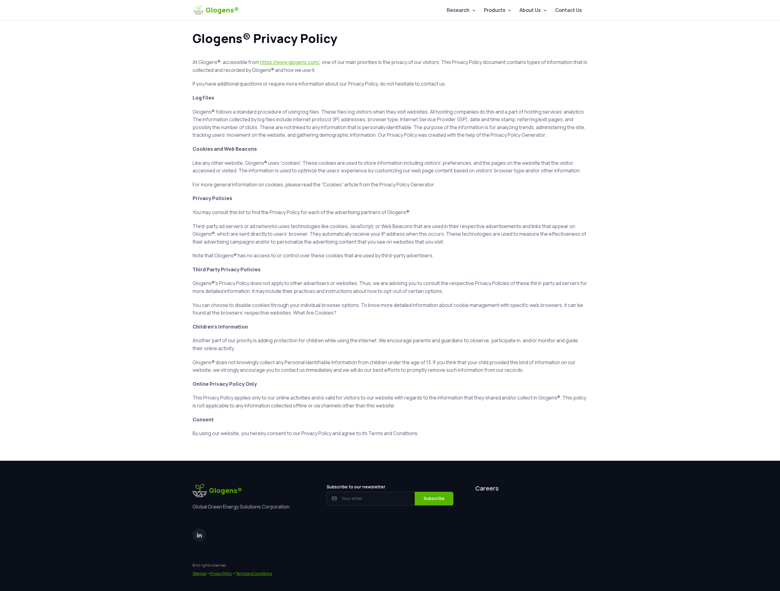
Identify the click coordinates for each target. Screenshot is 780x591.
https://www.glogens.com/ (290, 62)
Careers (487, 488)
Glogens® (222, 10)
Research (458, 10)
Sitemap (199, 573)
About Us (530, 10)
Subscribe (434, 498)
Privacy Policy (221, 573)
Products (494, 10)
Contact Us (568, 10)
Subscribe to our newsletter (356, 487)
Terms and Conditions (254, 573)
